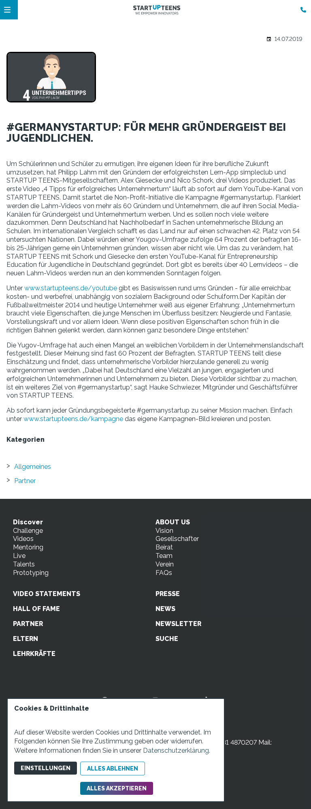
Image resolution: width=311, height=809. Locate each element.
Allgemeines (32, 466)
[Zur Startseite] (156, 10)
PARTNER (28, 624)
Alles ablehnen (112, 768)
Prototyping (31, 573)
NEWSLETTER (178, 624)
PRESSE (168, 594)
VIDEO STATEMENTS (46, 594)
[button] (7, 9)
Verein (165, 564)
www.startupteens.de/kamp (65, 419)
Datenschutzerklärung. (176, 750)
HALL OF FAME (36, 609)
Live (19, 556)
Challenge (28, 530)
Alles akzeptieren (117, 788)
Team (164, 556)
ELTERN (25, 639)
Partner (25, 481)
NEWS (165, 609)
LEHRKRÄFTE (34, 654)
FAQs (164, 573)
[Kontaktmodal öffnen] (301, 9)
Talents (24, 564)
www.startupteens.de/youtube (70, 288)
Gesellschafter (177, 539)
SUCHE (167, 639)
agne (115, 419)
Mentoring (28, 547)
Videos (23, 539)
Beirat (164, 547)
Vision (164, 530)
